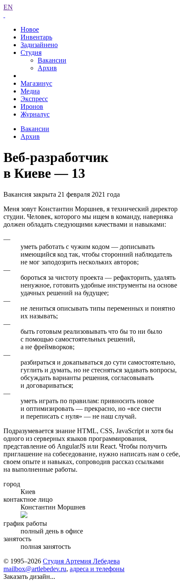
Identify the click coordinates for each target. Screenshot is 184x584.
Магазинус (36, 83)
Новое (30, 29)
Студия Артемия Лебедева (81, 561)
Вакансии (52, 60)
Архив (47, 68)
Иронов (32, 106)
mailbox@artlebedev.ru (34, 568)
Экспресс (34, 98)
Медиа (30, 91)
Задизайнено (39, 44)
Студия (31, 52)
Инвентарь (36, 37)
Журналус (35, 114)
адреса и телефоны (97, 568)
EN (8, 7)
